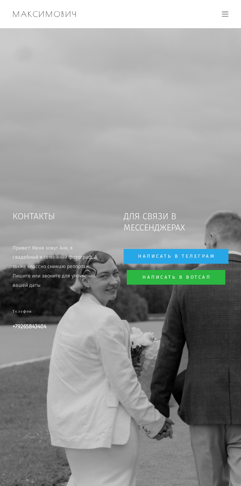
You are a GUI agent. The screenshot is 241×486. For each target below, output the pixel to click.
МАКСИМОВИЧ (45, 14)
